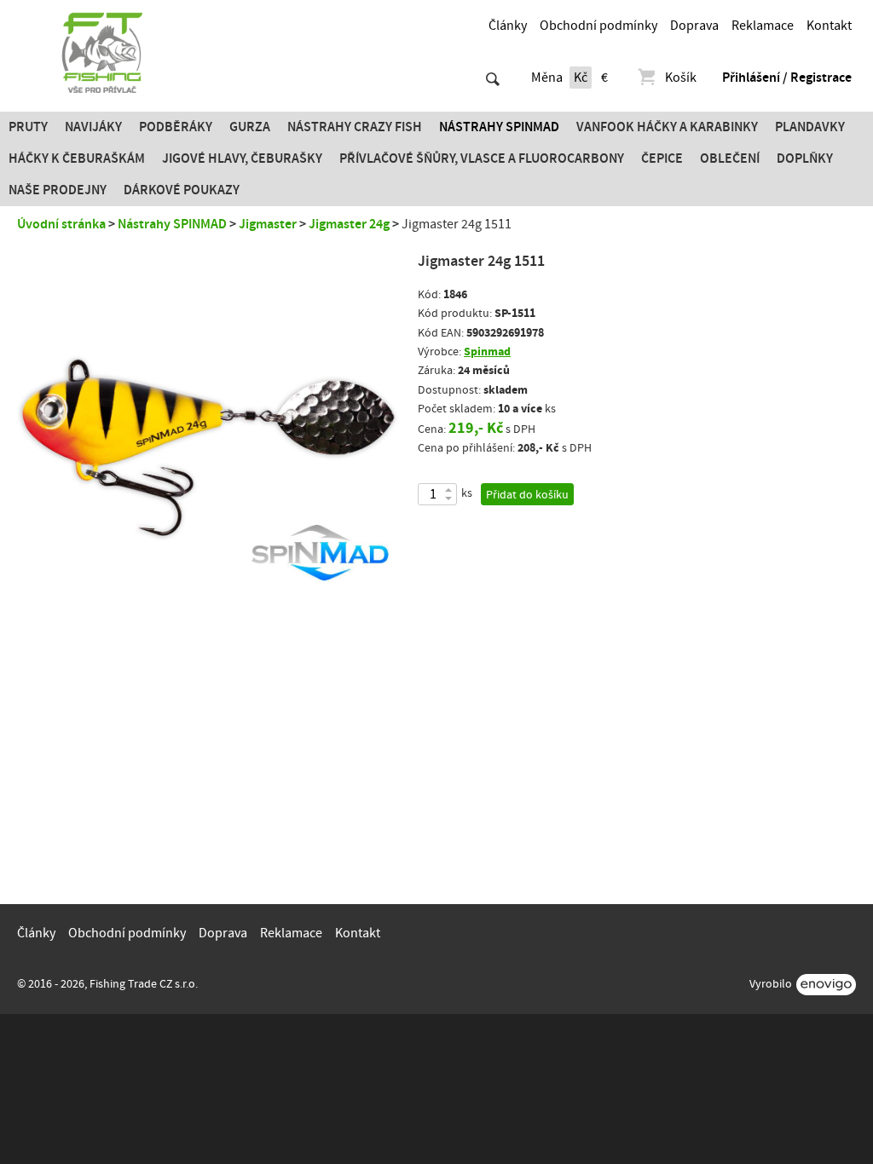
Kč (580, 77)
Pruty (28, 127)
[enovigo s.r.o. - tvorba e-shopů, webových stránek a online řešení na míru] (826, 984)
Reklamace (762, 25)
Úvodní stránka (61, 224)
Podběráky (175, 127)
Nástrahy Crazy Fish (354, 127)
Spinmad (487, 351)
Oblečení (730, 158)
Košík (681, 77)
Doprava (694, 25)
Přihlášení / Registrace (787, 77)
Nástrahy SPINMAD (499, 127)
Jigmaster (268, 224)
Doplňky (805, 158)
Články (508, 25)
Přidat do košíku (527, 495)
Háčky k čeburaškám (77, 158)
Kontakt (829, 25)
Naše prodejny (58, 190)
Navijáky (93, 127)
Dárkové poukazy (182, 190)
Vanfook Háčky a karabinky (667, 127)
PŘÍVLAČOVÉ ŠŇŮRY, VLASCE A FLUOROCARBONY (481, 158)
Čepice (662, 158)
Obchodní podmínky (598, 25)
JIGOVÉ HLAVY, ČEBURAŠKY (242, 158)
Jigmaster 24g (349, 224)
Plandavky (810, 127)
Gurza (249, 127)
